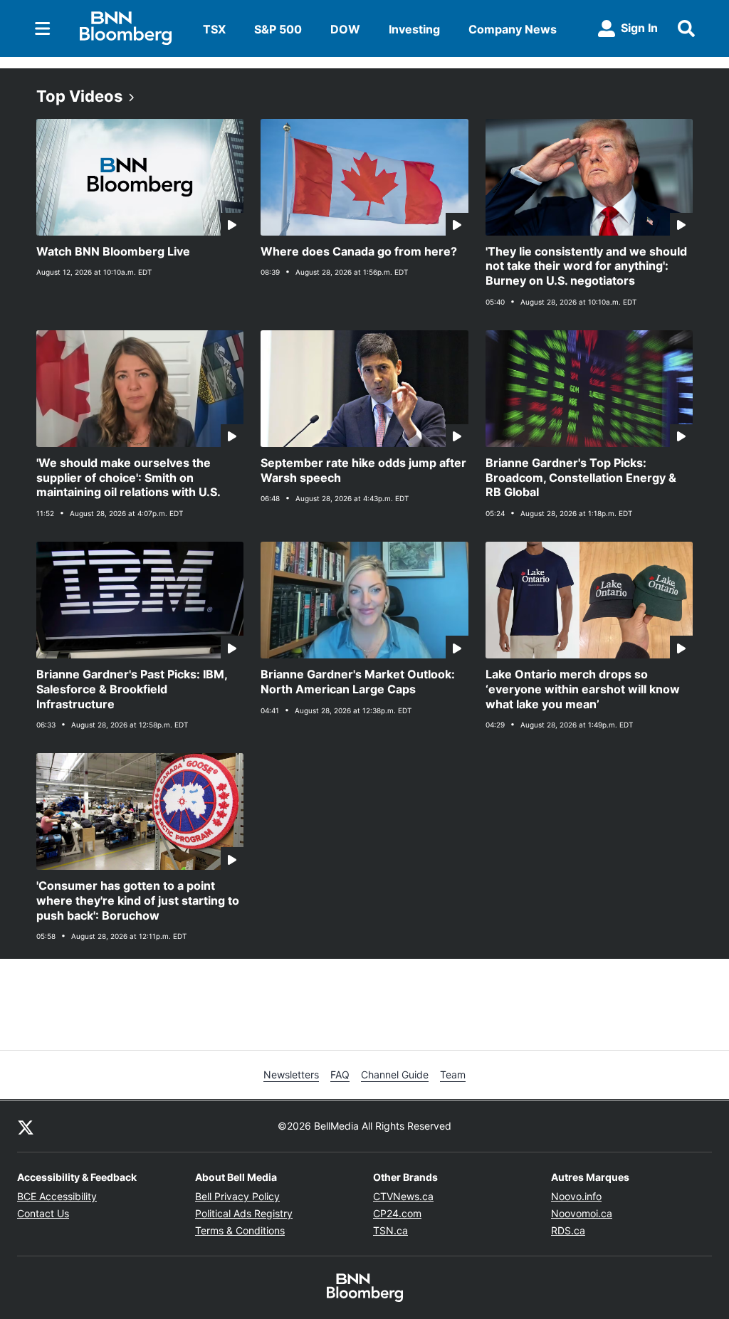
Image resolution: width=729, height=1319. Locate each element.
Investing (414, 29)
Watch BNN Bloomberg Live (113, 251)
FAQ (340, 1074)
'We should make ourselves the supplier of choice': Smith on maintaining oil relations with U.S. (128, 478)
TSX (214, 29)
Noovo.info (576, 1196)
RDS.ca (568, 1230)
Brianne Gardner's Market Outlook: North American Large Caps (358, 681)
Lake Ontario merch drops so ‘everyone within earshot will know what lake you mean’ (583, 689)
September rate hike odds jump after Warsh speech (363, 470)
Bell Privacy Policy (237, 1196)
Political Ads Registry (244, 1213)
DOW (345, 29)
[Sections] (42, 28)
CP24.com (397, 1213)
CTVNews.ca (403, 1196)
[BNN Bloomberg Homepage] (126, 28)
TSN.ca (390, 1230)
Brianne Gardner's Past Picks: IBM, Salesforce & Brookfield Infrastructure (132, 689)
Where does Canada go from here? (359, 251)
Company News (512, 29)
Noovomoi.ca (581, 1213)
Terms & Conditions (240, 1230)
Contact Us (43, 1213)
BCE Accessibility (57, 1196)
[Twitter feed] (25, 1126)
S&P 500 (278, 29)
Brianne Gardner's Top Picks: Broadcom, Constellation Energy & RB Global (581, 478)
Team (453, 1074)
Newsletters (291, 1074)
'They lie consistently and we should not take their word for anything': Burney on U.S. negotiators (586, 266)
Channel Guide (395, 1074)
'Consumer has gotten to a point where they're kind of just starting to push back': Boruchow (137, 900)
